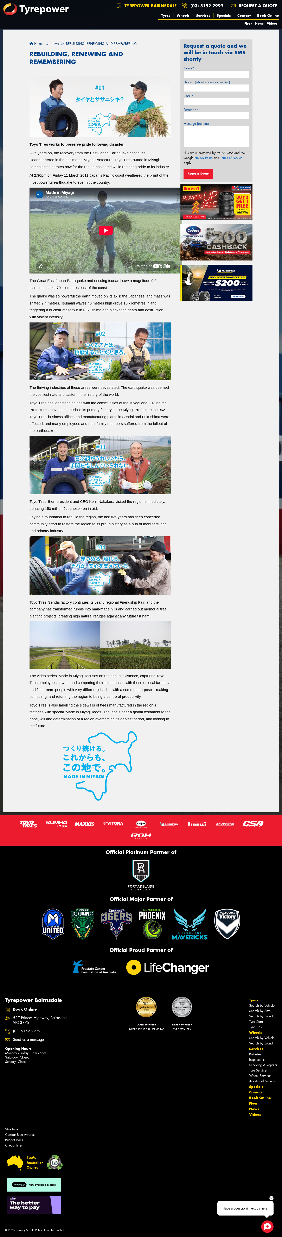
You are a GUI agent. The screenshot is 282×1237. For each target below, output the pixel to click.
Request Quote (198, 173)
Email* (188, 96)
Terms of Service (231, 158)
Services (203, 15)
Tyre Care (256, 1021)
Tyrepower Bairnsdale (150, 5)
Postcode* (191, 110)
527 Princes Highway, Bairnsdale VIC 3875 (40, 1020)
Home (38, 44)
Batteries (255, 1054)
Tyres (165, 15)
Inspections (256, 1059)
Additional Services (262, 1081)
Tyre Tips (255, 1027)
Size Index (12, 1129)
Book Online (268, 15)
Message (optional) (197, 123)
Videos (272, 23)
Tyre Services (258, 1070)
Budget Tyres (14, 1140)
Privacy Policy (203, 158)
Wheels (183, 15)
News (259, 23)
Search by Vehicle (262, 1005)
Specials (224, 15)
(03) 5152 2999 (207, 5)
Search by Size (259, 1011)
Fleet (248, 23)
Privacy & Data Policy (29, 1230)
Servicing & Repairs (263, 1065)
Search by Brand (261, 1016)
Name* (189, 68)
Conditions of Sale (54, 1230)
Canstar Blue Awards (19, 1134)
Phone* (207, 82)
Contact (244, 15)
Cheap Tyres (14, 1145)
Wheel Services (260, 1076)
